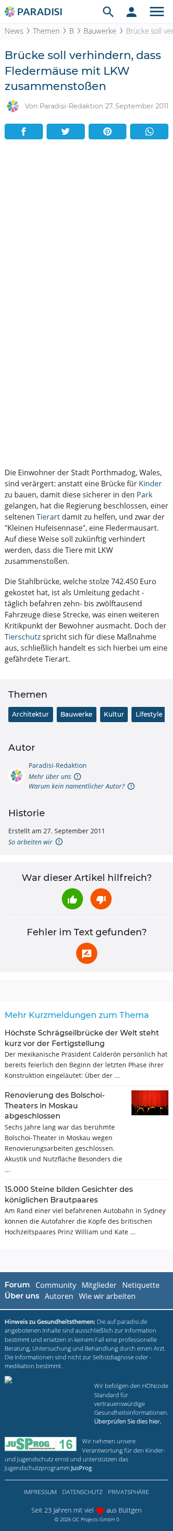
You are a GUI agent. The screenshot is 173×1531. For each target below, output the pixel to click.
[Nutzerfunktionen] (131, 11)
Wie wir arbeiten (107, 1296)
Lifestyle (149, 714)
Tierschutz (23, 637)
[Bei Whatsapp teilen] (149, 131)
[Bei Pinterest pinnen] (108, 131)
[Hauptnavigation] (156, 11)
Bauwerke (100, 31)
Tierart (48, 517)
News (14, 31)
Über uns (22, 1296)
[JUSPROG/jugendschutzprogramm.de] (41, 1444)
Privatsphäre (128, 1492)
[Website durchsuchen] (108, 11)
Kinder (150, 483)
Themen (46, 31)
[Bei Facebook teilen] (24, 131)
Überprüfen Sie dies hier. (127, 1421)
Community (56, 1285)
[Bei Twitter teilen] (66, 131)
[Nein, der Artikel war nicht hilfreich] (101, 898)
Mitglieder (99, 1285)
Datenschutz (82, 1492)
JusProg (81, 1468)
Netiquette (141, 1285)
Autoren (59, 1296)
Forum (17, 1284)
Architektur (30, 714)
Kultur (114, 714)
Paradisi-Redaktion (58, 765)
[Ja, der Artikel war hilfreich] (72, 898)
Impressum (40, 1492)
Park (144, 495)
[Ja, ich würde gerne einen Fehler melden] (86, 953)
